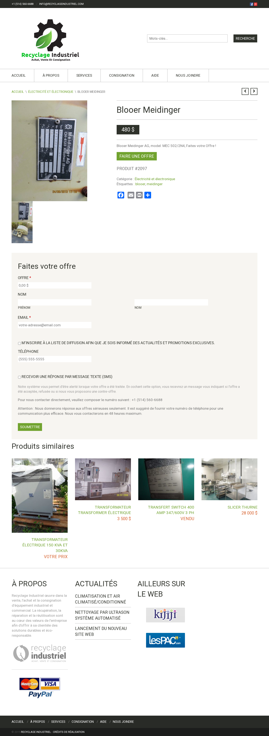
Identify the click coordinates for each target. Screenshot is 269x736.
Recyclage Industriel (36, 731)
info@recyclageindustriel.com (61, 3)
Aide (155, 75)
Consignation (121, 75)
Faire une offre (136, 156)
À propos (51, 75)
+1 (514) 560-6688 (22, 3)
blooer (140, 184)
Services (84, 75)
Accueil (19, 75)
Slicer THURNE (242, 507)
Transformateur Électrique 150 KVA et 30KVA (45, 545)
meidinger (155, 184)
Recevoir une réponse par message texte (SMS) (67, 376)
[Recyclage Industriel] (54, 38)
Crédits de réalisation (68, 731)
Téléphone (28, 351)
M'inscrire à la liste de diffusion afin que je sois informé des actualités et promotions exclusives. (118, 343)
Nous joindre (188, 75)
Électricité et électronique (50, 92)
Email (24, 317)
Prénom (24, 307)
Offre (24, 278)
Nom (22, 294)
